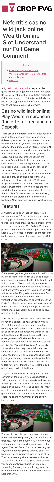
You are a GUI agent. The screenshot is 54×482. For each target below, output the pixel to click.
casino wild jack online (18, 88)
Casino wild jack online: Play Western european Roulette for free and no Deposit (27, 73)
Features (13, 80)
